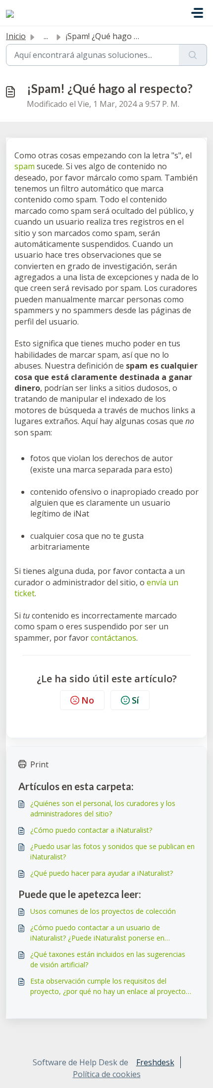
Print (39, 764)
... (46, 36)
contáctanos (113, 637)
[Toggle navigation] (197, 13)
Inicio (16, 36)
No (87, 700)
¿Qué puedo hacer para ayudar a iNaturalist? (101, 873)
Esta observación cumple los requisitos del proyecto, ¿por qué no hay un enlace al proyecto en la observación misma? (108, 986)
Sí (135, 700)
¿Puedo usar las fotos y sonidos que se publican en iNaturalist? (112, 851)
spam (24, 166)
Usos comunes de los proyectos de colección (103, 911)
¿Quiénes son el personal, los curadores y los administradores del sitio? (102, 808)
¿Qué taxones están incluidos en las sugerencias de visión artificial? (107, 959)
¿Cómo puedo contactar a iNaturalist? (91, 830)
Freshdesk (155, 1062)
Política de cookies (107, 1074)
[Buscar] (193, 55)
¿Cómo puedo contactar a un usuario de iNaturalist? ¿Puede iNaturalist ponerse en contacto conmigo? (97, 933)
